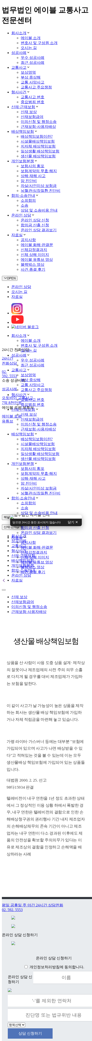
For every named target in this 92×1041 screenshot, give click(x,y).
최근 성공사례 (32, 63)
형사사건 (18, 92)
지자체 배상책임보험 (38, 146)
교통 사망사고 (32, 82)
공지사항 (28, 240)
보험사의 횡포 (32, 166)
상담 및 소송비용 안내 (39, 210)
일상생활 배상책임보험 (40, 151)
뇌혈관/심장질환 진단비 (40, 191)
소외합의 (28, 200)
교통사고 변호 (32, 97)
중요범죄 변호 (32, 102)
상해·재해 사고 (33, 176)
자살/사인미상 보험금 (39, 186)
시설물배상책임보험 (38, 141)
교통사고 (18, 67)
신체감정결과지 (34, 250)
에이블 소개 (31, 38)
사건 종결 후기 (33, 269)
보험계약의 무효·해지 (39, 171)
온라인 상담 (21, 215)
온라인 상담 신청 (35, 220)
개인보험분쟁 (22, 161)
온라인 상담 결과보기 (39, 230)
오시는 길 (29, 48)
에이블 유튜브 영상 (37, 260)
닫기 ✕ (73, 522)
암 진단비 (29, 181)
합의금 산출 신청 (35, 225)
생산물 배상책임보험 (38, 156)
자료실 (17, 235)
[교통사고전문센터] (46, 516)
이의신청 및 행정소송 (39, 122)
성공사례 (18, 53)
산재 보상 (29, 112)
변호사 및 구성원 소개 (39, 43)
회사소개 (18, 33)
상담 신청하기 (30, 1033)
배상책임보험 (22, 131)
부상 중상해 (31, 77)
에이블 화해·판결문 (37, 245)
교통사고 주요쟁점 (36, 87)
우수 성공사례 (32, 58)
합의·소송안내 (23, 196)
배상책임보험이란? (37, 136)
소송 (24, 205)
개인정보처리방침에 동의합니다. (56, 967)
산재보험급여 (32, 117)
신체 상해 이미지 (35, 255)
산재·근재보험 (23, 107)
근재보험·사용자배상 (38, 127)
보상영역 (28, 72)
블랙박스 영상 (32, 264)
